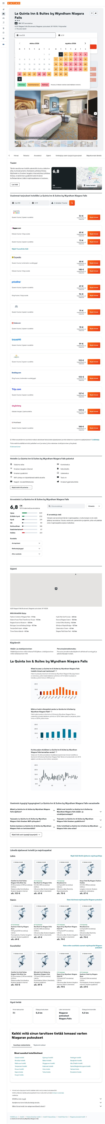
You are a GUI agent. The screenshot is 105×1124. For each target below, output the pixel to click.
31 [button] (19, 79)
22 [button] (44, 69)
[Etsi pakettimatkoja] (3, 22)
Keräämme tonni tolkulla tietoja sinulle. (26, 1103)
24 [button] (20, 74)
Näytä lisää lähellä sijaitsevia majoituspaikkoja (86, 856)
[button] (3, 3)
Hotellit (22, 1117)
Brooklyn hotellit (20, 1060)
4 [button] (24, 59)
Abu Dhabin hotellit (76, 1063)
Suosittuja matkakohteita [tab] (21, 1045)
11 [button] (24, 64)
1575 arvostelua (26, 23)
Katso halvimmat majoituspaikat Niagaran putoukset (84, 900)
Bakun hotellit (47, 1060)
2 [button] (49, 54)
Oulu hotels (46, 1069)
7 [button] (39, 59)
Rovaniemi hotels (75, 1072)
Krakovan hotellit (48, 1066)
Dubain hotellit (19, 1058)
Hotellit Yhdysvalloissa (49, 1117)
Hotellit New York (63, 1117)
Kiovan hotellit (19, 1069)
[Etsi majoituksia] (3, 14)
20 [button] (34, 69)
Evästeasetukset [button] (15, 447)
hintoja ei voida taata (58, 1093)
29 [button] (44, 74)
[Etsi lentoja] (3, 9)
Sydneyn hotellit (48, 1058)
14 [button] (39, 64)
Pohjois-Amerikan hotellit (33, 1117)
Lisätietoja (95, 440)
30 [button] (49, 74)
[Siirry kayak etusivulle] (13, 3)
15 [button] (44, 64)
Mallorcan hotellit (20, 1063)
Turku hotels (46, 1072)
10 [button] (20, 64)
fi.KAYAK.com (13, 1117)
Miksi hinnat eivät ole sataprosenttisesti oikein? (28, 1106)
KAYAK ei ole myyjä (19, 1099)
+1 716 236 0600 (20, 29)
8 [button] (44, 59)
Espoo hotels (19, 1072)
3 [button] (19, 59)
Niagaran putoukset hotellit (77, 1117)
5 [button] (29, 59)
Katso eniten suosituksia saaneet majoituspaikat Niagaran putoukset (82, 947)
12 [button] (29, 64)
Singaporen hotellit (49, 1063)
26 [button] (29, 74)
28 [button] (39, 74)
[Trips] (3, 38)
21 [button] (39, 69)
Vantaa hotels (74, 1069)
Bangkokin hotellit (76, 1060)
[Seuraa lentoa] (3, 33)
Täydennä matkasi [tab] (39, 1045)
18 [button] (24, 69)
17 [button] (19, 69)
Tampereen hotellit (21, 1066)
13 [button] (34, 64)
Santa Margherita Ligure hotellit (80, 1066)
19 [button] (29, 69)
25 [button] (24, 74)
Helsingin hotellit (75, 1058)
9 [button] (49, 59)
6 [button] (34, 59)
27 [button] (34, 74)
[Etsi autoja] (3, 18)
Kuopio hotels (19, 1075)
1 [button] (44, 54)
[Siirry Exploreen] (3, 28)
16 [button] (49, 64)
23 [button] (49, 69)
